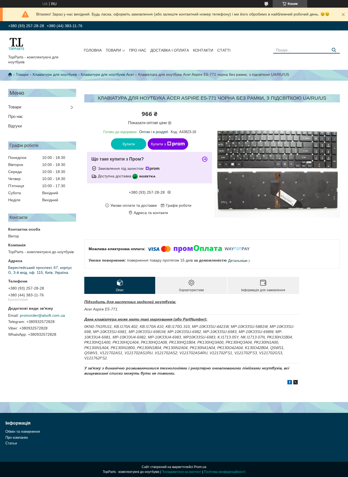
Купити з (158, 144)
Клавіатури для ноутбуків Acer (107, 74)
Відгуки (15, 126)
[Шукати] (334, 50)
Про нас (137, 50)
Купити (129, 144)
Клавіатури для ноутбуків (55, 74)
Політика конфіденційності (225, 472)
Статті (224, 50)
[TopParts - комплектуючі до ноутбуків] (16, 44)
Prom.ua (200, 467)
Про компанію (16, 437)
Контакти (203, 50)
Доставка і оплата (169, 50)
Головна (93, 50)
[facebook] (289, 383)
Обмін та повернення (22, 431)
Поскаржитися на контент (181, 472)
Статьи (11, 443)
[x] (295, 383)
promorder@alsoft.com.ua (42, 315)
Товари (113, 50)
